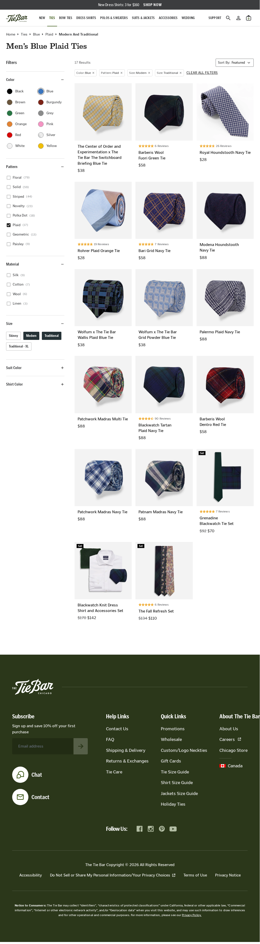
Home (10, 34)
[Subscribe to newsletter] (81, 746)
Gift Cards (171, 761)
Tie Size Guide (175, 772)
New (42, 18)
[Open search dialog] (228, 18)
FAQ (110, 739)
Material (12, 264)
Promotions (173, 729)
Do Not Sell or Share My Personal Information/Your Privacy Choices (110, 875)
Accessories (168, 18)
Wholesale (171, 739)
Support (215, 18)
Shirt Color (14, 384)
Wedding (188, 18)
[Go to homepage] (16, 18)
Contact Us (117, 729)
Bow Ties (65, 18)
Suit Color (14, 367)
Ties (52, 18)
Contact (40, 797)
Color (10, 79)
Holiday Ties (173, 804)
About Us (228, 729)
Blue (36, 34)
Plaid (49, 34)
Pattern (12, 166)
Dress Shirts (86, 18)
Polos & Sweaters (114, 18)
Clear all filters (202, 73)
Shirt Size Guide (177, 782)
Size (9, 323)
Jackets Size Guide (179, 793)
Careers (227, 739)
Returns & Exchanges (127, 761)
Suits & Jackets (143, 18)
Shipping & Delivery (125, 750)
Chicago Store (233, 750)
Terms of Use (195, 875)
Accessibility (30, 875)
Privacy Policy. (191, 915)
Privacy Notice (228, 875)
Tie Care (114, 772)
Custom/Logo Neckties (184, 750)
